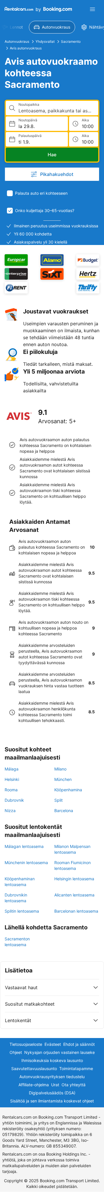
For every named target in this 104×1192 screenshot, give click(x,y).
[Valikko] (92, 9)
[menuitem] (52, 27)
